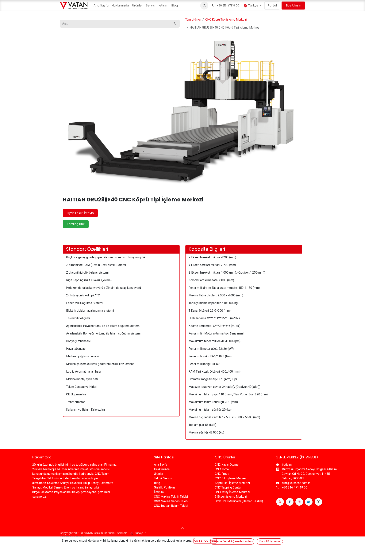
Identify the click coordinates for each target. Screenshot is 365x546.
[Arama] (174, 24)
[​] (280, 502)
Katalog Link (76, 224)
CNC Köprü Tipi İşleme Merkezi (226, 19)
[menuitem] (101, 5)
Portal (272, 5)
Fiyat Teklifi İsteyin (80, 213)
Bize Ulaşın (293, 5)
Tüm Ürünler (193, 19)
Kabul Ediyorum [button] (269, 541)
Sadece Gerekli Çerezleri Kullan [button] (232, 541)
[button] (204, 6)
